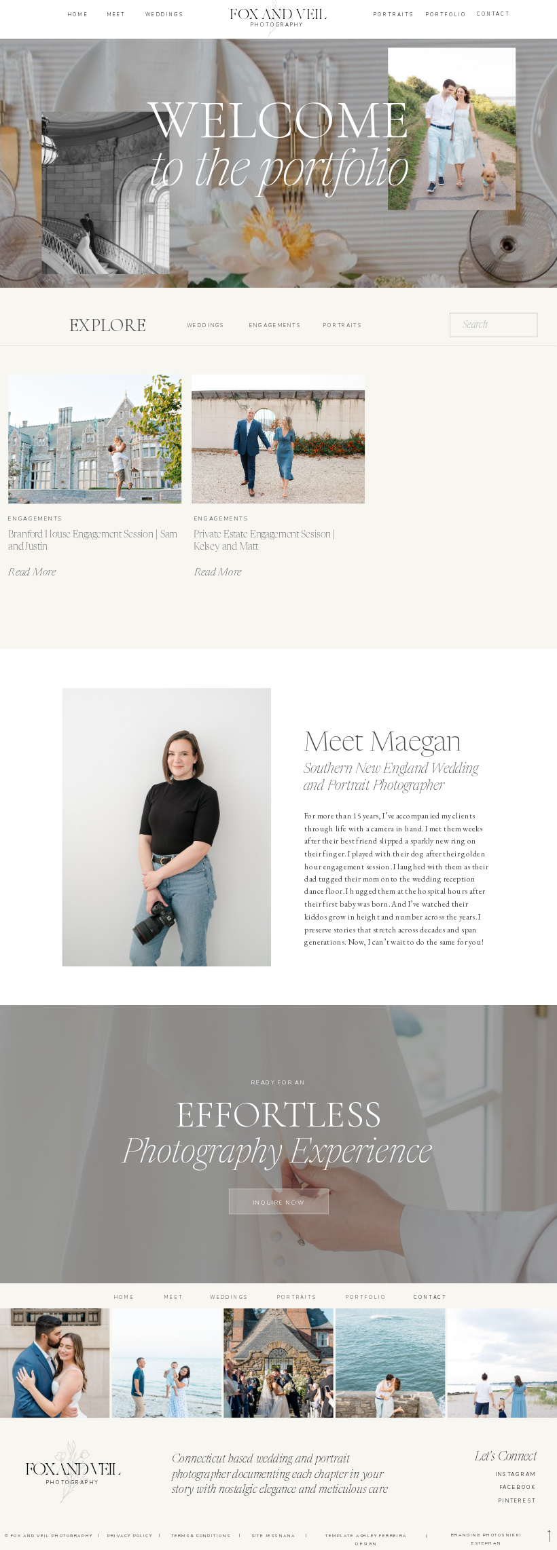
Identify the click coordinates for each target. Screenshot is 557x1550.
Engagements (35, 518)
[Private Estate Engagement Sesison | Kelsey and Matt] (278, 439)
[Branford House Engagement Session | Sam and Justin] (94, 439)
